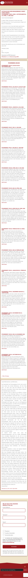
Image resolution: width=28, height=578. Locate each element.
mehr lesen (4, 80)
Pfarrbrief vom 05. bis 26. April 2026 (12, 188)
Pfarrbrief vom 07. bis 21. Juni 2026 (11, 127)
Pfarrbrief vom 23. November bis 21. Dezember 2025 (12, 313)
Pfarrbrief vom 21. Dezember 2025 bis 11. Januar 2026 (13, 292)
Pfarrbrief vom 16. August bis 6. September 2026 (11, 66)
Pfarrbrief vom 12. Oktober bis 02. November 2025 (11, 355)
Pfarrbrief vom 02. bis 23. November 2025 (13, 334)
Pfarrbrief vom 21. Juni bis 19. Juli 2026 (13, 107)
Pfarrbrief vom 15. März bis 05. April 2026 (13, 208)
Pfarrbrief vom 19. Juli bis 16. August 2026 (13, 86)
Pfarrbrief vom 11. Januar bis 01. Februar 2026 (14, 271)
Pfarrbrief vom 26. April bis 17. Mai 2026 (13, 168)
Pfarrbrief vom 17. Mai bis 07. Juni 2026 (12, 147)
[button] (2, 575)
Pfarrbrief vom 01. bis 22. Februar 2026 (13, 250)
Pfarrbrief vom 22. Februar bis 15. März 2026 (13, 229)
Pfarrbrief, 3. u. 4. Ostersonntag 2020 (10, 56)
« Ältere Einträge (5, 376)
